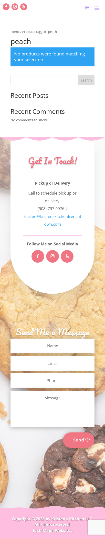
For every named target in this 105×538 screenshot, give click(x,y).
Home (15, 31)
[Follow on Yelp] (23, 6)
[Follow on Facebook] (6, 6)
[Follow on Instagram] (14, 6)
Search (86, 80)
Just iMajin (43, 530)
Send (78, 440)
